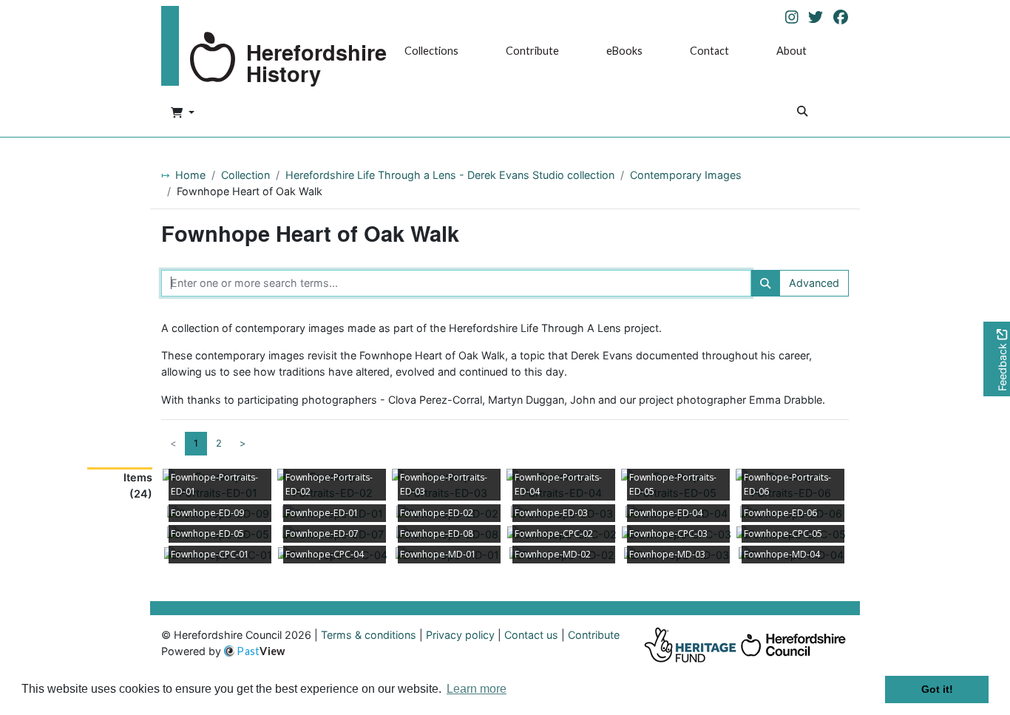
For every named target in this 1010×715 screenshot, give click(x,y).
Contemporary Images (686, 175)
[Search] (802, 113)
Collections (431, 50)
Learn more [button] (476, 688)
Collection (245, 175)
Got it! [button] (937, 689)
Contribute (532, 50)
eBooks (624, 50)
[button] (182, 113)
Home (190, 175)
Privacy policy (460, 634)
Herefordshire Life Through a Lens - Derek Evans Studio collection (449, 175)
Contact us (531, 634)
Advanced (814, 283)
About (791, 50)
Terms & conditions (368, 634)
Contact (709, 50)
